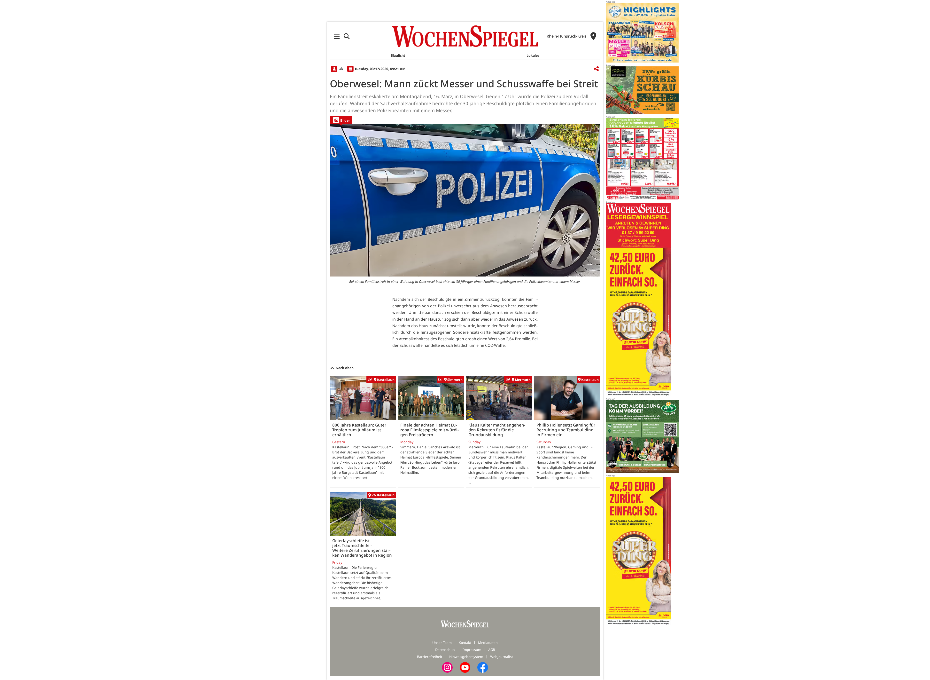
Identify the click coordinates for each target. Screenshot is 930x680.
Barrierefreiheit (429, 656)
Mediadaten (488, 642)
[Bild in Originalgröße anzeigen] (465, 200)
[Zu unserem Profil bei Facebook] (482, 667)
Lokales (533, 55)
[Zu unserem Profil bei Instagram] (447, 667)
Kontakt (465, 642)
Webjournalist (501, 656)
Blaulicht (398, 55)
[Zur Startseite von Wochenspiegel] (465, 36)
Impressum (472, 649)
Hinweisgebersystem (466, 656)
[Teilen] (596, 69)
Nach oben (344, 367)
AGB (491, 649)
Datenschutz (445, 649)
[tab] (341, 120)
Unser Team (442, 642)
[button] (337, 36)
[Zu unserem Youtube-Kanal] (465, 667)
